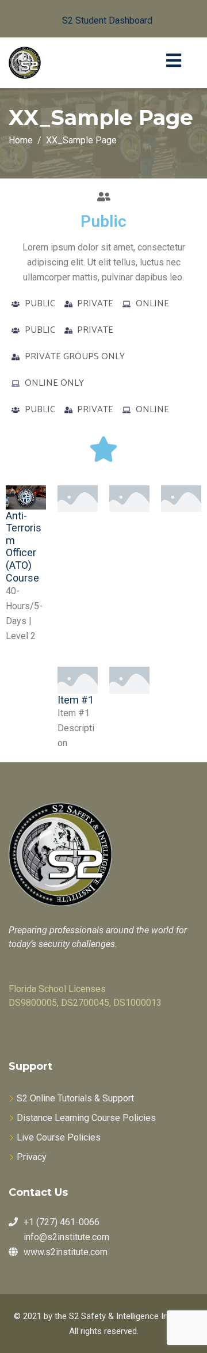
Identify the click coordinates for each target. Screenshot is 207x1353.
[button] (98, 19)
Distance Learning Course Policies (86, 1117)
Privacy (32, 1156)
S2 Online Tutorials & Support (75, 1098)
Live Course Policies (59, 1137)
